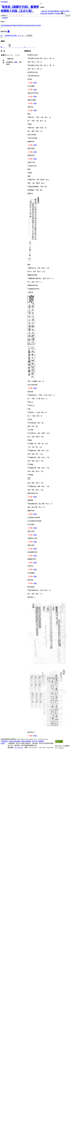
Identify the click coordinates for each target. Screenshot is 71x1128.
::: (40, 11)
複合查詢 (31, 25)
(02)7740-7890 (19, 747)
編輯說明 (56, 11)
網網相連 (41, 741)
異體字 (8, 35)
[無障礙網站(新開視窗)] (59, 742)
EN (64, 13)
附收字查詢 (37, 25)
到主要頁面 (4, 2)
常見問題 (50, 11)
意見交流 (34, 741)
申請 (35, 82)
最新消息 (44, 11)
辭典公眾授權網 (26, 741)
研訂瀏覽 (13, 35)
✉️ (25, 35)
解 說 (3, 35)
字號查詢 (25, 25)
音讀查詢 (20, 25)
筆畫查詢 (9, 25)
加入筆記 (29, 35)
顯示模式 (45, 13)
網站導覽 (51, 13)
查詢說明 (5, 18)
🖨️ (22, 35)
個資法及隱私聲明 (14, 741)
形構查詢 (14, 25)
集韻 (15, 62)
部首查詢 (3, 25)
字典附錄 (62, 11)
